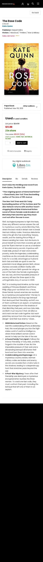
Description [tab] (7, 179)
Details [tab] (24, 179)
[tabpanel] (21, 290)
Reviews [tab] (34, 179)
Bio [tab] (17, 179)
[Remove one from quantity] (6, 143)
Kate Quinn (7, 26)
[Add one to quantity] (13, 143)
